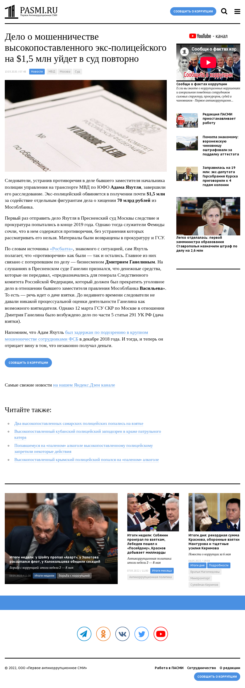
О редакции (230, 668)
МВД (52, 71)
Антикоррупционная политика (150, 577)
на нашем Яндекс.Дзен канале (84, 384)
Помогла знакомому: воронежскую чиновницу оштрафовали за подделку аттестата (221, 145)
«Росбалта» (61, 248)
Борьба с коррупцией (74, 575)
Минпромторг (200, 578)
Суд (77, 71)
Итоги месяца (162, 570)
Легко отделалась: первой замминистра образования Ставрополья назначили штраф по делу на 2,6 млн (206, 244)
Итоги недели (44, 575)
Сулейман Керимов (204, 584)
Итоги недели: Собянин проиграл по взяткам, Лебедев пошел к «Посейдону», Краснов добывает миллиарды (147, 544)
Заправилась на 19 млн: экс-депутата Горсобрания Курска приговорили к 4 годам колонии (220, 176)
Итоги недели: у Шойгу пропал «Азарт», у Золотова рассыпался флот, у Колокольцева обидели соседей (55, 559)
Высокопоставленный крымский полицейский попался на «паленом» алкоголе (86, 459)
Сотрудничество (201, 668)
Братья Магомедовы (205, 572)
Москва (65, 71)
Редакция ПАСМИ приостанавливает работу (219, 118)
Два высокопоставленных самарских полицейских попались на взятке (78, 423)
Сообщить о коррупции (193, 11)
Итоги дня (197, 565)
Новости (37, 71)
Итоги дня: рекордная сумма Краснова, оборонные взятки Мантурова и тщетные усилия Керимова (214, 541)
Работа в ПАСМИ (169, 668)
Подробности (218, 565)
